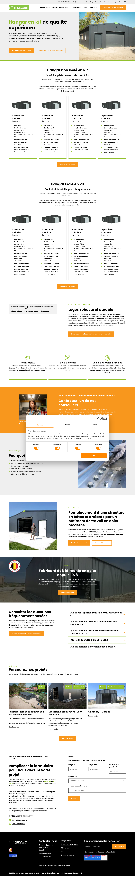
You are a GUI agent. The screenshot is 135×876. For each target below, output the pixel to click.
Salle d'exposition (92, 2)
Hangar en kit (45, 7)
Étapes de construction (61, 7)
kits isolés (47, 781)
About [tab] (95, 424)
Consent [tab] (40, 425)
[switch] (57, 448)
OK (94, 456)
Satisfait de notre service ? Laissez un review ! (55, 865)
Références (77, 7)
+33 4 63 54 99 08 (64, 2)
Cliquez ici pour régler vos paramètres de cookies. (30, 311)
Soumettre (119, 846)
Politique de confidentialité (71, 873)
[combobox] (97, 781)
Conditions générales (50, 873)
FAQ (62, 852)
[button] (113, 7)
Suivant (74, 799)
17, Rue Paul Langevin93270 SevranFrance (46, 847)
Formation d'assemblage (108, 2)
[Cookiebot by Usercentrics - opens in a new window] (99, 418)
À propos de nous (90, 7)
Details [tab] (67, 424)
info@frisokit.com (78, 2)
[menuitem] (45, 7)
